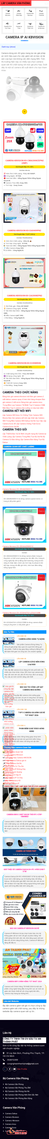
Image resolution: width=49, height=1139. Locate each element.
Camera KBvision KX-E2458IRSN (24, 363)
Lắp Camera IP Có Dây (13, 778)
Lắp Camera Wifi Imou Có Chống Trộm (17, 415)
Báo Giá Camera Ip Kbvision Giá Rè (24, 928)
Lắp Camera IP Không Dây (14, 769)
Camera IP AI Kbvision (24, 37)
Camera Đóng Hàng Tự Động (32, 639)
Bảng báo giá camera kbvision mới (16, 396)
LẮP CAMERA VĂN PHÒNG (15, 3)
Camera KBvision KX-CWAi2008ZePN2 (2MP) (24, 161)
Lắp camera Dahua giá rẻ (16, 760)
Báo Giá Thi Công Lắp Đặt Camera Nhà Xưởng (31, 688)
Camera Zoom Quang (12, 772)
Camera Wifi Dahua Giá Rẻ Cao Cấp (29, 421)
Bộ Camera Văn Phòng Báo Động (18, 1098)
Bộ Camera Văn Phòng (14, 1084)
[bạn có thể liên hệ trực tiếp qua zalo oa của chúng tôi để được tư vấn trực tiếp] (5, 1069)
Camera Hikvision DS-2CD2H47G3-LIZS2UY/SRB (21, 613)
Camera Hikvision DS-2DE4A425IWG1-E (18, 546)
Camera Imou (10, 1124)
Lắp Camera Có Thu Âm (13, 766)
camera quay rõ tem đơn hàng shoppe (26, 399)
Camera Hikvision (12, 1120)
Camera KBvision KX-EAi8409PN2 (24, 230)
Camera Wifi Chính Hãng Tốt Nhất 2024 (24, 981)
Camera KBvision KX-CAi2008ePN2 (24, 295)
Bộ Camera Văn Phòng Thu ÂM (17, 1088)
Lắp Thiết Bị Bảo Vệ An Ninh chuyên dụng (19, 434)
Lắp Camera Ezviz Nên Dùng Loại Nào (32, 663)
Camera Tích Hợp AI (12, 775)
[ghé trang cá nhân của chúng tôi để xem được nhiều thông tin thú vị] (10, 1069)
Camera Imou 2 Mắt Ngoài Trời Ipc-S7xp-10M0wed (24, 815)
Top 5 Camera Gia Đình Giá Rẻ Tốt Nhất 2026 (31, 714)
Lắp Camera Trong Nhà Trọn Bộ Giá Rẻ (27, 437)
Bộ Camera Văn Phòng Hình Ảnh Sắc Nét (21, 1095)
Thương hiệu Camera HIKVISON (18, 758)
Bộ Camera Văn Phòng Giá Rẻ (17, 1091)
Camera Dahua (11, 1113)
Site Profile (22, 1069)
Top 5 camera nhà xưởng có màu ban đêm (27, 408)
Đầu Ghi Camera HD (12, 781)
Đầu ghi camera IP (11, 783)
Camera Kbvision (12, 1117)
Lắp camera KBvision (14, 755)
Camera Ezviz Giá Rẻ (11, 427)
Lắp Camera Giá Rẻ (14, 763)
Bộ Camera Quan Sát (14, 752)
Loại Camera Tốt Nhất (20, 405)
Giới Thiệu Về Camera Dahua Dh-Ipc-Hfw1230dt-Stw (24, 870)
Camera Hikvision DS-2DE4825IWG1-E (17, 489)
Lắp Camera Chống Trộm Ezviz (28, 424)
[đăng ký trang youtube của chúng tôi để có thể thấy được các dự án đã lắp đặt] (14, 1069)
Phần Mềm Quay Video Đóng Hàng (31, 730)
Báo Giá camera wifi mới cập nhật (21, 418)
